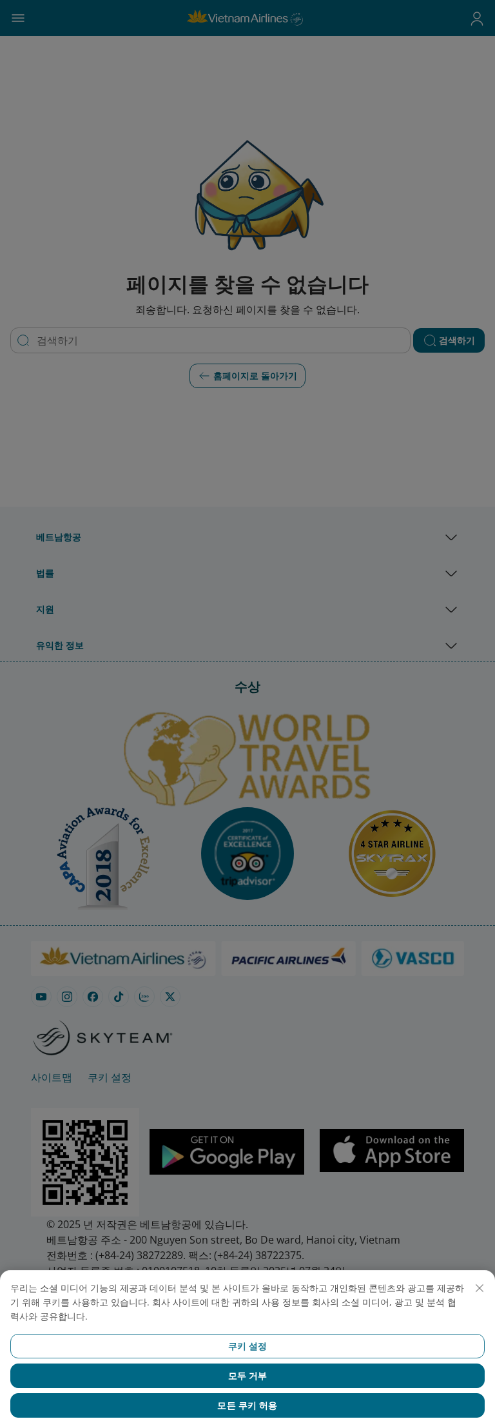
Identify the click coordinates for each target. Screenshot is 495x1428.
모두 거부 (247, 1375)
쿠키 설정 (247, 1346)
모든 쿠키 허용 (247, 1405)
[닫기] (479, 1288)
